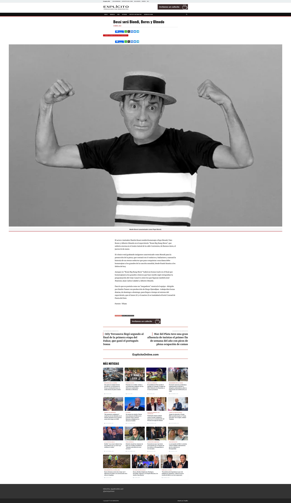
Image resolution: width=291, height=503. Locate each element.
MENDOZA (112, 14)
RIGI (148, 1)
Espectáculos (130, 315)
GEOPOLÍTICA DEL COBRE (127, 1)
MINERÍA (144, 1)
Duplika (186, 500)
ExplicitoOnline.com (145, 354)
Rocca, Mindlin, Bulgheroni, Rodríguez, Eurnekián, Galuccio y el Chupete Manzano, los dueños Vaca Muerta (145, 473)
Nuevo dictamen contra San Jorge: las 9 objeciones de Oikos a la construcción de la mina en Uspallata (115, 473)
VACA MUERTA (137, 1)
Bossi (123, 315)
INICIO (106, 14)
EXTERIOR (124, 14)
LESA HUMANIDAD (116, 1)
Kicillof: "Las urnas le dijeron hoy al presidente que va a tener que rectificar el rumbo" (113, 445)
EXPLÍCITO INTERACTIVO (135, 14)
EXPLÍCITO (116, 500)
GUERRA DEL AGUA (148, 14)
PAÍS (118, 14)
